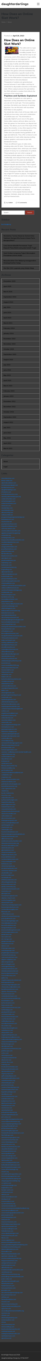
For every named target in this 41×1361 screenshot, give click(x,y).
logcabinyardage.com (8, 1092)
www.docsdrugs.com (8, 1156)
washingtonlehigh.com (9, 1185)
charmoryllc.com (6, 827)
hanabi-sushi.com (7, 1190)
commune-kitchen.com (9, 870)
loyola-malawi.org (7, 793)
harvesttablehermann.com (10, 622)
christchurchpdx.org (8, 866)
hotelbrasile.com (6, 592)
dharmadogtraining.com (9, 1318)
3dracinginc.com (6, 829)
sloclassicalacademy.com (9, 845)
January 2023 (9, 396)
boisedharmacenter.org (9, 786)
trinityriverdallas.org (8, 768)
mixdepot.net (5, 1199)
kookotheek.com (7, 576)
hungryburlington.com (8, 927)
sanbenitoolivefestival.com (10, 811)
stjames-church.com (8, 898)
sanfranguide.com (7, 825)
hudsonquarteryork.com (9, 1235)
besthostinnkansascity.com (10, 1329)
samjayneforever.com (8, 1263)
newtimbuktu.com (7, 510)
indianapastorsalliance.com (10, 1037)
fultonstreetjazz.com (8, 594)
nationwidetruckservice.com (10, 1007)
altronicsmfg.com (7, 512)
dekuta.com (5, 1194)
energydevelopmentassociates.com (13, 626)
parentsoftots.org (7, 1085)
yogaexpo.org (6, 777)
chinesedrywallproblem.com (10, 987)
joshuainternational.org (9, 1112)
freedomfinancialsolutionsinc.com (12, 1133)
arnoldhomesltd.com (8, 647)
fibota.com (5, 1238)
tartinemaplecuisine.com (9, 932)
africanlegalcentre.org (8, 882)
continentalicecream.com (9, 859)
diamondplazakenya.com (9, 1249)
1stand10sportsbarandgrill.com (12, 709)
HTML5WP (24, 1358)
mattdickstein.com (7, 1099)
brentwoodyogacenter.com (10, 1176)
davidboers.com (6, 1094)
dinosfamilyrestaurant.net (10, 617)
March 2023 (8, 386)
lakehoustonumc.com (8, 1103)
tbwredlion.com (6, 1251)
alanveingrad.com (7, 962)
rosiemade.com (6, 697)
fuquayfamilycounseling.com (10, 1306)
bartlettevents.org (7, 597)
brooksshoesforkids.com (9, 1067)
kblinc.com (4, 690)
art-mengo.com (6, 939)
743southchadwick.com (9, 638)
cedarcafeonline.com (8, 499)
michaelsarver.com (7, 727)
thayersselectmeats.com (9, 1069)
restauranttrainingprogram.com (11, 743)
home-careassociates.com (10, 779)
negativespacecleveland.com (11, 980)
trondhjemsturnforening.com (10, 1247)
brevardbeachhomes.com (10, 633)
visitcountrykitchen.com (9, 957)
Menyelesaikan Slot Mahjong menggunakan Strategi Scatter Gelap (20, 262)
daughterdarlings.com (8, 490)
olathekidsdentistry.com (9, 702)
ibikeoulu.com (5, 912)
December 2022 (9, 401)
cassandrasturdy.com (8, 809)
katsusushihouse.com (8, 884)
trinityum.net (5, 1219)
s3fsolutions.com (7, 631)
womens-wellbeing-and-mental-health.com (16, 752)
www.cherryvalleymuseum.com (12, 604)
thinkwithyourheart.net (9, 658)
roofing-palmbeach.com (9, 642)
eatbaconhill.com (7, 515)
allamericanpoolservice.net (10, 745)
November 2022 (10, 407)
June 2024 (7, 312)
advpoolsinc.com (7, 1032)
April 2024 (7, 318)
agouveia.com (6, 1308)
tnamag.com (5, 1064)
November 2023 (10, 344)
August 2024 (8, 302)
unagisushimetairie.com (9, 547)
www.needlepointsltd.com (10, 1162)
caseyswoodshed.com (9, 1042)
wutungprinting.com (8, 966)
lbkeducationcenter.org (9, 766)
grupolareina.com (7, 601)
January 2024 (9, 333)
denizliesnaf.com (7, 1046)
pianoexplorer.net (7, 1215)
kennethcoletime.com (8, 925)
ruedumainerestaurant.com (10, 889)
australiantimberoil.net (8, 615)
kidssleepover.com (7, 519)
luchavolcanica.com (7, 1003)
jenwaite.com (5, 1290)
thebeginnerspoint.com (9, 820)
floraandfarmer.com (8, 629)
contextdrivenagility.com (9, 909)
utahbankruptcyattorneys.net (11, 661)
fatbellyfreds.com (7, 1231)
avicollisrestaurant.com (9, 1023)
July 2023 (7, 365)
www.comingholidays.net (10, 823)
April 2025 (7, 286)
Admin (10, 202)
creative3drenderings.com (10, 1087)
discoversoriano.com (8, 818)
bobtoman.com (6, 565)
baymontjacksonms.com (9, 973)
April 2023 (7, 380)
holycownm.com (6, 1005)
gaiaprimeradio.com (7, 941)
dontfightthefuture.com (9, 645)
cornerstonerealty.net (8, 1206)
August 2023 (8, 359)
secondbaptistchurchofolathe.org (12, 1311)
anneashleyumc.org (8, 1144)
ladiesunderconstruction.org (10, 610)
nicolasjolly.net (6, 877)
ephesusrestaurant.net (9, 1226)
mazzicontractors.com (8, 1222)
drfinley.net (5, 1297)
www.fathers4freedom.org (10, 1121)
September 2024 (10, 297)
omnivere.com (6, 506)
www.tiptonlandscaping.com (11, 1178)
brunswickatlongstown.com (10, 930)
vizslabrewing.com (7, 681)
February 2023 (9, 391)
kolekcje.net (5, 761)
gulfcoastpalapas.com (8, 1076)
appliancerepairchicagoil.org (10, 533)
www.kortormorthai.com (9, 1140)
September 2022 (10, 417)
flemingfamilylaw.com (8, 1299)
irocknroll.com (5, 663)
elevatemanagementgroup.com (12, 1292)
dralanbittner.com (7, 683)
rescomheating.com (8, 1324)
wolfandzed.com (7, 1192)
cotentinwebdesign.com (9, 606)
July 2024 (7, 307)
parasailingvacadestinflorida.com (12, 1276)
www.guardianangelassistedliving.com (14, 1245)
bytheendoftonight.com (9, 800)
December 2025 (9, 281)
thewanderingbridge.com (9, 921)
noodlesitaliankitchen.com (10, 542)
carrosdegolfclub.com (8, 624)
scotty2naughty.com (8, 900)
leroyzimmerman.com (8, 1295)
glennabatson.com (7, 850)
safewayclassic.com (8, 528)
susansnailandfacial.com (9, 1115)
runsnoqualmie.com (7, 1153)
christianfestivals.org (8, 955)
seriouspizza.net (6, 1055)
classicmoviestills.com (8, 813)
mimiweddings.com (7, 1327)
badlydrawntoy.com (8, 1101)
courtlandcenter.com (8, 1019)
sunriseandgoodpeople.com (10, 985)
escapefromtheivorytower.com (11, 636)
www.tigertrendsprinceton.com (12, 1119)
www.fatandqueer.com (9, 1142)
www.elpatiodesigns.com (10, 1233)
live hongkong (6, 224)
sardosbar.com (6, 674)
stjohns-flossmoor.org (8, 991)
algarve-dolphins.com (8, 959)
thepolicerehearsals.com (9, 836)
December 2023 (9, 339)
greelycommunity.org (8, 886)
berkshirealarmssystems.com (11, 679)
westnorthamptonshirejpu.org (11, 590)
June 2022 (7, 433)
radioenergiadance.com (9, 574)
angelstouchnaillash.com (9, 713)
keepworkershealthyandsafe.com (12, 540)
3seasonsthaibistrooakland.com (12, 772)
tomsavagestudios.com (9, 750)
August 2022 (8, 422)
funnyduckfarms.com (8, 1288)
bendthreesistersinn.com (9, 989)
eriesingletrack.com (7, 693)
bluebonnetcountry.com (9, 556)
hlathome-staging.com (9, 731)
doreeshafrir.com (7, 902)
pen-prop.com (6, 1117)
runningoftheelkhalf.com (9, 1126)
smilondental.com (7, 718)
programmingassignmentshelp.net (12, 517)
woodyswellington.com (9, 1229)
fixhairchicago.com (7, 1044)
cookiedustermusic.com (9, 996)
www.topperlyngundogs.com (11, 1124)
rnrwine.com (5, 1302)
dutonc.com (5, 946)
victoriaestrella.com (7, 1014)
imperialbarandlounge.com (10, 654)
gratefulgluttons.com (8, 804)
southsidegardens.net (8, 1217)
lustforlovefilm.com (7, 875)
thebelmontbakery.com (9, 526)
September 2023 (10, 354)
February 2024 (9, 328)
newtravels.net (6, 522)
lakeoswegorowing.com (9, 1304)
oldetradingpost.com (8, 608)
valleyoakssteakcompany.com (11, 1039)
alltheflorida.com (6, 1267)
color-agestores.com (8, 788)
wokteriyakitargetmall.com (10, 734)
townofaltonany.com (8, 975)
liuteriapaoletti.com (7, 982)
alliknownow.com (7, 839)
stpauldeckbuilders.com (9, 1149)
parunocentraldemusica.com (10, 1242)
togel (5, 467)
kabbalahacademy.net (8, 715)
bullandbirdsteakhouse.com (10, 1165)
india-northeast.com (8, 640)
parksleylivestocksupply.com (11, 784)
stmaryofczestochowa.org (10, 916)
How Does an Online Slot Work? (19, 42)
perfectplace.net (7, 770)
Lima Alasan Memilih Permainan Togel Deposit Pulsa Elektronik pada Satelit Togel (20, 247)
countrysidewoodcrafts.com (10, 531)
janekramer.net (6, 934)
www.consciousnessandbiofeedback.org (15, 1208)
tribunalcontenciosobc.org (10, 843)
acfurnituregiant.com (8, 501)
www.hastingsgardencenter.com (12, 1213)
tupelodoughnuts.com (8, 699)
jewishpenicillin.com (8, 747)
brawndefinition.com (8, 857)
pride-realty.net (6, 1279)
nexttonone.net (6, 1108)
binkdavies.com (6, 864)
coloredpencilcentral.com (9, 649)
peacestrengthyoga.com (9, 1130)
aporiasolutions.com (8, 1071)
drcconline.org (6, 1026)
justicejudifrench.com (8, 918)
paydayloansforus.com (9, 524)
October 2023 (9, 349)
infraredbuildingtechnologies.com (12, 620)
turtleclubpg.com (7, 1010)
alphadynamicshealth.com (10, 1281)
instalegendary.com (8, 537)
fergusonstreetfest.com (9, 1260)
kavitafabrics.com (7, 1000)
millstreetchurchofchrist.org (10, 1274)
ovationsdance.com (8, 756)
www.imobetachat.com (9, 1096)
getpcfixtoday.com (7, 551)
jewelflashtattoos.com (9, 549)
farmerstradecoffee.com (9, 1089)
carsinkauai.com (6, 1272)
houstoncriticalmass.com (9, 832)
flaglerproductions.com (9, 855)
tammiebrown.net (7, 943)
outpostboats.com (7, 797)
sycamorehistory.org (8, 1203)
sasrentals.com (6, 722)
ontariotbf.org (6, 535)
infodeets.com (6, 492)
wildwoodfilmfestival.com (10, 588)
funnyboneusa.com (7, 994)
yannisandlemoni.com (8, 686)
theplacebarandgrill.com (9, 1028)
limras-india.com (6, 480)
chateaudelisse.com (8, 583)
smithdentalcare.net (8, 1331)
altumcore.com (6, 1060)
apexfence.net (6, 1338)
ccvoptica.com (6, 1183)
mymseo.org (5, 1313)
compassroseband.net (8, 1058)
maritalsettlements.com (9, 969)
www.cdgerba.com (7, 1240)
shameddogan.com (7, 1083)
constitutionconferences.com (11, 1048)
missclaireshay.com (7, 478)
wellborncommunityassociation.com (13, 585)
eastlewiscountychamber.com (11, 841)
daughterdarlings (12, 4)
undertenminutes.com (8, 503)
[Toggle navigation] (38, 4)
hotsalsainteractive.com (9, 494)
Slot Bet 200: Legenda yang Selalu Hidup (19, 268)
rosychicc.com (6, 795)
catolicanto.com (6, 763)
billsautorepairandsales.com (10, 1254)
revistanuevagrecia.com (9, 896)
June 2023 (7, 370)
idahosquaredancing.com (9, 667)
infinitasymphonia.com (9, 880)
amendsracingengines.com (10, 1137)
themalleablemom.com (9, 923)
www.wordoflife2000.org (10, 665)
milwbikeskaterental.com (9, 971)
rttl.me (3, 1322)
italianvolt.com (6, 677)
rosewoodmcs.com (7, 1201)
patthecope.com (6, 1051)
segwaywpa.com (7, 1073)
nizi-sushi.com (6, 937)
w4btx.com (5, 711)
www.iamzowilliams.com (9, 1210)
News (6, 461)
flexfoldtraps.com (7, 1135)
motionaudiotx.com (7, 1320)
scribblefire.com (6, 775)
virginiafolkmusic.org (8, 754)
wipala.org (4, 791)
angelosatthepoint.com (9, 1035)
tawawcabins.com (7, 670)
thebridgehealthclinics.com (10, 1078)
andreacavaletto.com (8, 782)
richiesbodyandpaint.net (9, 485)
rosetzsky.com (6, 891)
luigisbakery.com (6, 1188)
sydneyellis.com (6, 738)
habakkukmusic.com (8, 1105)
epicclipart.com (6, 558)
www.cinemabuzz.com (9, 1197)
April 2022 (7, 443)
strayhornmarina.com (8, 852)
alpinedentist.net (7, 572)
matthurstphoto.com (8, 1265)
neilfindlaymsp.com (7, 1021)
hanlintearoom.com (7, 1286)
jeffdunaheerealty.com (9, 1128)
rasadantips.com (7, 508)
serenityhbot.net (7, 1110)
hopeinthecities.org (7, 802)
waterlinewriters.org (8, 1080)
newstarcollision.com (8, 720)
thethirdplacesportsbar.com (10, 1224)
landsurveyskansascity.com (10, 1146)
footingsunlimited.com (8, 1151)
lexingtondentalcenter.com (10, 736)
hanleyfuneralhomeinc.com (10, 704)
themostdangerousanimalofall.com (13, 834)
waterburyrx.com (7, 1030)
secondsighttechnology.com (10, 724)
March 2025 (8, 292)
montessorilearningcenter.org (11, 1258)
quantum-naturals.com (9, 1256)
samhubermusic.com (8, 1336)
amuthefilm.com (6, 873)
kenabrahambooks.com (9, 868)
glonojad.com (5, 893)
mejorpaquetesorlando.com (10, 706)
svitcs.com (5, 1053)
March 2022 (8, 448)
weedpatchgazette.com (9, 688)
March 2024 (8, 323)
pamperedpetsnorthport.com (11, 695)
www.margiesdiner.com (9, 1158)
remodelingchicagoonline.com (11, 1174)
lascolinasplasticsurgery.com (10, 1167)
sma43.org (5, 1172)
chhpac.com (5, 1315)
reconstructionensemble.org (10, 998)
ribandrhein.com (6, 759)
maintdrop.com (6, 563)
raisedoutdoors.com (8, 656)
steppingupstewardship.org (10, 1181)
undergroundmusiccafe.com (10, 1333)
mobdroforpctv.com (8, 807)
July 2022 (7, 427)
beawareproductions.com (10, 907)
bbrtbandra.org (6, 553)
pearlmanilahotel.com (8, 560)
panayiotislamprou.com (9, 579)
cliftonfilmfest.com (7, 652)
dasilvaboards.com (7, 848)
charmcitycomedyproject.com (11, 905)
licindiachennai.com (7, 487)
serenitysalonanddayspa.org (11, 496)
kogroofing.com (6, 569)
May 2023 (7, 375)
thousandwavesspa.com (9, 1016)
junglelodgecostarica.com (9, 953)
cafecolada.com (6, 816)
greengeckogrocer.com (9, 729)
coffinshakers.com (7, 914)
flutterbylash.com (7, 1283)
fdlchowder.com (6, 1160)
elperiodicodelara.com (8, 483)
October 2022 (9, 412)
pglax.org (4, 978)
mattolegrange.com (8, 950)
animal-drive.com (7, 1062)
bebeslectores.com (7, 613)
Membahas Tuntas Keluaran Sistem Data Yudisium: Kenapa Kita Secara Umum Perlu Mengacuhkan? (19, 238)
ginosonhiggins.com (8, 964)
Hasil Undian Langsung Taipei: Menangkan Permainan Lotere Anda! (19, 254)
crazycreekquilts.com (8, 861)
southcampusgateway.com (10, 581)
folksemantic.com (7, 672)
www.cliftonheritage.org (9, 1169)
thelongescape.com (8, 948)
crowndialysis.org (7, 740)
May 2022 (7, 438)
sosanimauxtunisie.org (8, 567)
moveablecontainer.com (9, 599)
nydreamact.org (6, 544)
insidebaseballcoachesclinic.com (12, 1270)
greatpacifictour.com (8, 1012)
